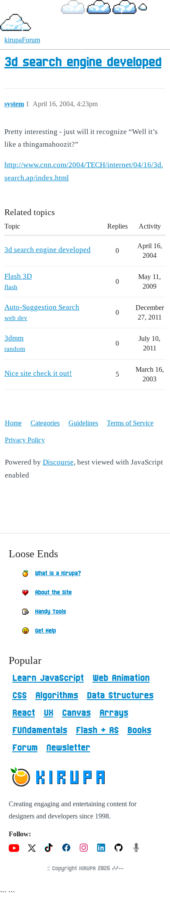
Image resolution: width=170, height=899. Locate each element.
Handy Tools (50, 611)
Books (139, 730)
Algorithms (56, 695)
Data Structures (120, 695)
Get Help (45, 630)
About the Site (53, 592)
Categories (45, 423)
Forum (24, 748)
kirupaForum (22, 40)
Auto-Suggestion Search (41, 307)
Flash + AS (97, 730)
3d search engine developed (82, 62)
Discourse (58, 462)
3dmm (14, 338)
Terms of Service (130, 423)
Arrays (113, 713)
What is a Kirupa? (58, 573)
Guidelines (83, 423)
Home (13, 423)
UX (48, 713)
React (23, 713)
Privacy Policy (25, 440)
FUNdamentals (39, 730)
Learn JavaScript (48, 678)
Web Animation (121, 678)
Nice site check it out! (38, 373)
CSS (19, 695)
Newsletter (68, 748)
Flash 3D (18, 276)
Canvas (76, 713)
